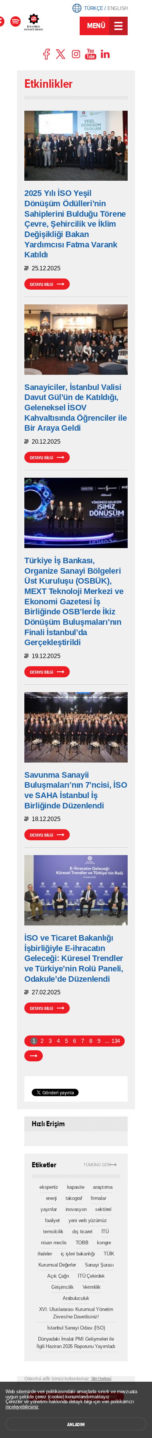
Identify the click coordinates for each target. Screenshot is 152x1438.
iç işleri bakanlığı (78, 1254)
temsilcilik (53, 1231)
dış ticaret (82, 1231)
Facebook (46, 54)
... (107, 1041)
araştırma (103, 1187)
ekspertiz (48, 1187)
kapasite (75, 1187)
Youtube (90, 54)
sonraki (33, 1055)
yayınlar (49, 1209)
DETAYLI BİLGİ (41, 284)
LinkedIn (105, 54)
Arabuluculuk (76, 1298)
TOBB (82, 1242)
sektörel (103, 1209)
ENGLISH (117, 8)
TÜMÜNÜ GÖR (97, 1165)
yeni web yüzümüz (88, 1220)
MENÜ (96, 26)
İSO (51, 27)
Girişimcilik (62, 1287)
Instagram (76, 54)
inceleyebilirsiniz (22, 1406)
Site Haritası (101, 1378)
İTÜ (105, 1231)
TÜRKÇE (93, 8)
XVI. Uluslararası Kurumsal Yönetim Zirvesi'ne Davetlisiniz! (76, 1313)
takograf (74, 1198)
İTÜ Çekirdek (91, 1276)
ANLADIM (75, 1425)
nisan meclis (54, 1242)
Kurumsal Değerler (57, 1265)
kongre (104, 1242)
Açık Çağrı (58, 1276)
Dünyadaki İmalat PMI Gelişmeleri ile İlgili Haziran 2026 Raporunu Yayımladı (76, 1342)
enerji (51, 1198)
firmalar (98, 1198)
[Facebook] (15, 21)
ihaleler (45, 1254)
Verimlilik (92, 1287)
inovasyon (76, 1209)
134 (115, 1041)
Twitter (61, 54)
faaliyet (52, 1220)
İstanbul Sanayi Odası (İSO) (76, 1328)
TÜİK (109, 1254)
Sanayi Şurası (99, 1265)
